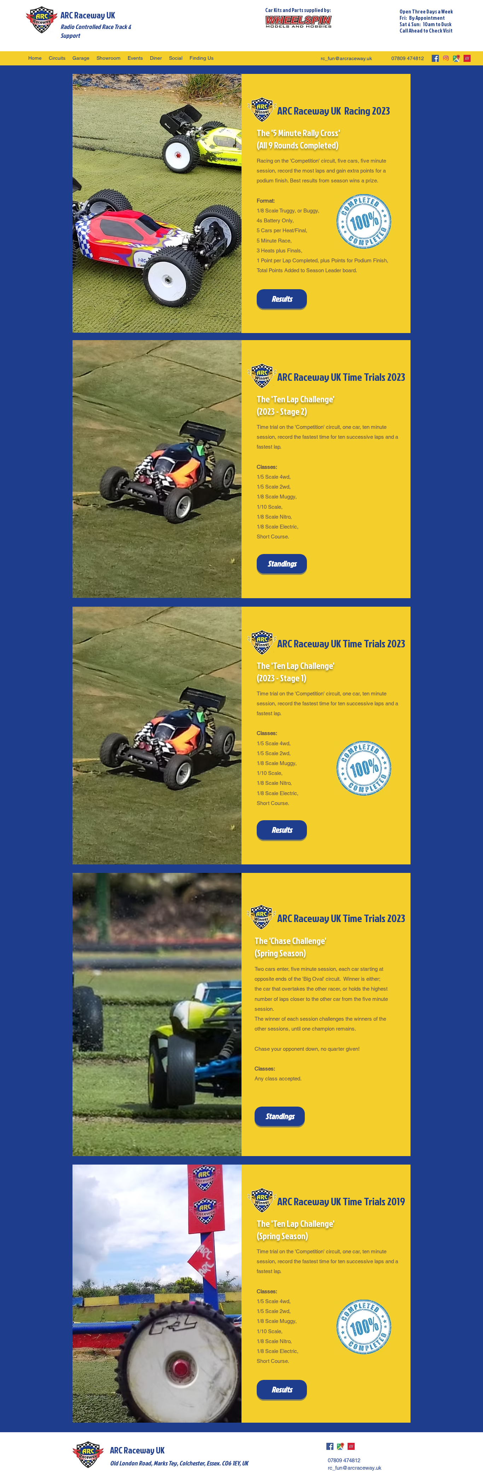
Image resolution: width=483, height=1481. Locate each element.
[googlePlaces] (456, 58)
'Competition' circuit (317, 427)
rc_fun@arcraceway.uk (346, 58)
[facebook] (435, 58)
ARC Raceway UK (87, 15)
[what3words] (467, 58)
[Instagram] (445, 58)
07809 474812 (407, 58)
